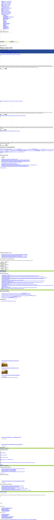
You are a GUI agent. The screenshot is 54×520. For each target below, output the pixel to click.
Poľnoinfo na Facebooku (6, 13)
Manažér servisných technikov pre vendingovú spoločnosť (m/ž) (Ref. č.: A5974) (16, 490)
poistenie (9, 150)
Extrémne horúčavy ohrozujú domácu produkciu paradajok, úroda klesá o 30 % (16, 161)
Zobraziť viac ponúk (3, 491)
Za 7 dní (3, 157)
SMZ (40, 150)
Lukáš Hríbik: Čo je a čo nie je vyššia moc (11, 164)
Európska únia (5, 17)
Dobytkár (20, 149)
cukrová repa (15, 149)
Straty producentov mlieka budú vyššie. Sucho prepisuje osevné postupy (15, 165)
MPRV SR (4, 22)
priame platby (23, 150)
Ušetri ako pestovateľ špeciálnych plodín (7, 51)
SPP (43, 150)
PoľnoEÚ (4, 24)
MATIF (42, 149)
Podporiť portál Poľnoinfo (6, 12)
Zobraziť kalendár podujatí (4, 448)
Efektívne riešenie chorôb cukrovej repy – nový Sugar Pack (10, 52)
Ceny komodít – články (6, 4)
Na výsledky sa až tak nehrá (9, 297)
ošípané (6, 150)
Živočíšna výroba (6, 28)
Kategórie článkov (5, 14)
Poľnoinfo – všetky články (6, 1)
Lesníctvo (4, 21)
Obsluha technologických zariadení (11, 486)
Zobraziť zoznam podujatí (4, 465)
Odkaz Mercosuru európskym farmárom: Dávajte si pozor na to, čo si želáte (16, 159)
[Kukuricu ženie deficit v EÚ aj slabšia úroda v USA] (5, 366)
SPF (42, 150)
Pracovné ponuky (5, 10)
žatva (21, 151)
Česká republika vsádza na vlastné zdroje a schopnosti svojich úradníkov (15, 160)
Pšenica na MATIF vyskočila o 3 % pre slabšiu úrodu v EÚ (11, 437)
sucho (1, 151)
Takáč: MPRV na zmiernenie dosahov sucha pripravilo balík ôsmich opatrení (14, 254)
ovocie (2, 150)
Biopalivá (4, 15)
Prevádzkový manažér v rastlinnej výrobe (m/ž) (13, 487)
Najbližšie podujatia (5, 6)
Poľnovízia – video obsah (6, 2)
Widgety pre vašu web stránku (7, 518)
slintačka (37, 150)
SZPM (4, 151)
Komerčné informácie (7, 18)
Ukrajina (7, 151)
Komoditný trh (5, 19)
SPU (47, 150)
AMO (11, 149)
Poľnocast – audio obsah (6, 3)
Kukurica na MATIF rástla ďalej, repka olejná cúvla (10, 360)
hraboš (25, 149)
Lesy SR (40, 149)
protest (28, 150)
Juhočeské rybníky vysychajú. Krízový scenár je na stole (12, 255)
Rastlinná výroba (6, 27)
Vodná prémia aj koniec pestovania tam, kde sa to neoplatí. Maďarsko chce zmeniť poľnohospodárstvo (19, 295)
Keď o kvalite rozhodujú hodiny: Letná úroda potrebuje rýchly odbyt (13, 481)
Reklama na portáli (5, 509)
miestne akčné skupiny (49, 149)
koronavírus (30, 149)
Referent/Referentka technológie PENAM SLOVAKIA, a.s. (15, 488)
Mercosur (45, 149)
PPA (18, 150)
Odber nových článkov (6, 11)
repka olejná (33, 150)
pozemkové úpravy (13, 150)
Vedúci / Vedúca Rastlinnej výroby (11, 489)
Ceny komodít (5, 16)
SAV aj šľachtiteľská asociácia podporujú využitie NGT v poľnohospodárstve (14, 256)
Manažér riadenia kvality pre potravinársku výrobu (12, 485)
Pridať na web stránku (3, 167)
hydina (27, 149)
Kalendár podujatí (5, 515)
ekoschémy (23, 149)
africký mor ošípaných (5, 149)
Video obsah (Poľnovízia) (6, 514)
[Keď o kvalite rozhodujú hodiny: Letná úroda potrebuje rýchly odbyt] (5, 479)
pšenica (30, 150)
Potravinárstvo (5, 26)
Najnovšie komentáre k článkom (7, 517)
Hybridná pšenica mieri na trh (9, 163)
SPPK (45, 150)
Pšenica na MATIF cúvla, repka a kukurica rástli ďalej (11, 375)
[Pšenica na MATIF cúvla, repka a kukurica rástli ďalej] (5, 373)
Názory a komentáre (6, 23)
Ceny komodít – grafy (6, 5)
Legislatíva (5, 20)
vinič (9, 151)
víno (11, 151)
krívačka (34, 149)
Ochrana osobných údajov (6, 510)
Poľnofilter (5, 25)
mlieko (53, 149)
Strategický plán (50, 150)
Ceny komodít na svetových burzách (8, 516)
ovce (1, 150)
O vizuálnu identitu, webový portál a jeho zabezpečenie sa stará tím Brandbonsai (23, 519)
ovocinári (4, 150)
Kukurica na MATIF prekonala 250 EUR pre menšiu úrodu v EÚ (12, 444)
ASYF (12, 149)
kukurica (38, 149)
